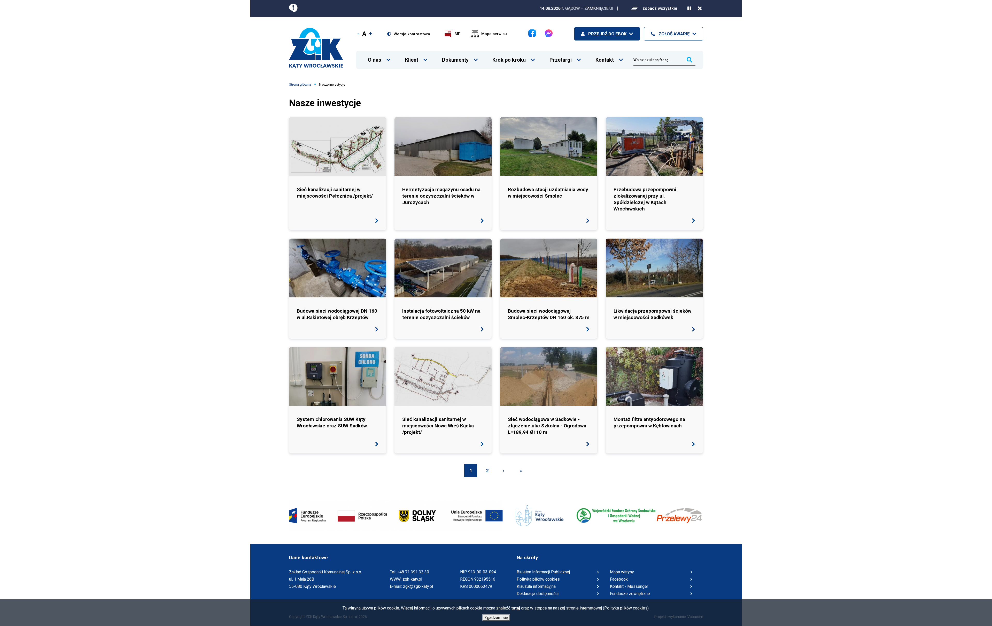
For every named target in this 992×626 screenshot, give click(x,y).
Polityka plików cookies (538, 579)
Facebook (532, 33)
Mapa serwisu (494, 34)
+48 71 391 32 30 (413, 572)
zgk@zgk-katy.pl (418, 586)
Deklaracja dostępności (538, 593)
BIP (457, 34)
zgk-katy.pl (412, 579)
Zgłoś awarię (673, 33)
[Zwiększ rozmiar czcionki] (370, 33)
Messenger (549, 33)
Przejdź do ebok (607, 33)
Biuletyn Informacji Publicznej (543, 573)
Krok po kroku (509, 57)
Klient (411, 57)
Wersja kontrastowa (412, 34)
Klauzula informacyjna (536, 586)
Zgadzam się (496, 617)
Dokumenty (455, 57)
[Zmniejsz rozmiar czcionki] (358, 33)
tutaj (515, 608)
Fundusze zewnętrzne (630, 593)
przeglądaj (337, 173)
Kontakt (604, 57)
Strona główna (300, 84)
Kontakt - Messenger (629, 587)
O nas (374, 57)
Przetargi (560, 57)
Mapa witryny (622, 572)
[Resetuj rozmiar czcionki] (364, 33)
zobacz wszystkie (659, 8)
